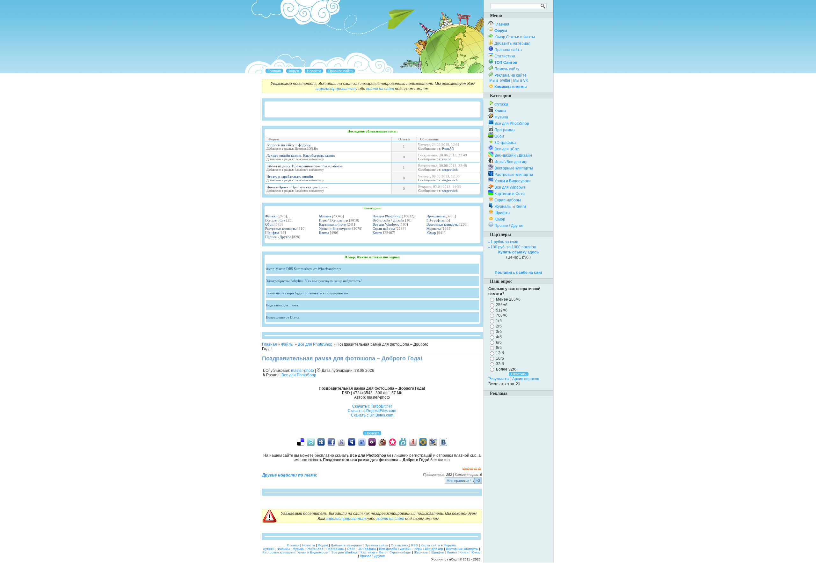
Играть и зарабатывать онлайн (289, 176)
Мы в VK (520, 80)
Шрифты (272, 233)
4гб (499, 337)
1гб (499, 321)
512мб (501, 310)
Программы (435, 216)
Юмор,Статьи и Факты (514, 37)
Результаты (498, 379)
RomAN (448, 148)
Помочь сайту (506, 69)
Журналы (433, 228)
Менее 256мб (508, 299)
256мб (501, 305)
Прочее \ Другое (278, 237)
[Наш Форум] (294, 71)
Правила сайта (508, 50)
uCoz (453, 559)
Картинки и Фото (332, 224)
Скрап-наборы (384, 228)
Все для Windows (386, 224)
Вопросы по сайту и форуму (288, 145)
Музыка (325, 216)
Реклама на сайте (510, 75)
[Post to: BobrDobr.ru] (382, 441)
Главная (269, 344)
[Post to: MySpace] (351, 441)
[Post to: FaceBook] (331, 441)
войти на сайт (380, 88)
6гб (499, 342)
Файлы (287, 344)
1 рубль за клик (504, 242)
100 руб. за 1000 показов (513, 247)
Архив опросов (525, 379)
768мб (501, 315)
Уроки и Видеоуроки (335, 228)
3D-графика (435, 220)
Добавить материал (512, 43)
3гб (499, 331)
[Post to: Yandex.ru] (413, 441)
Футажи (271, 216)
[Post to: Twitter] (311, 441)
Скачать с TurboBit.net (372, 406)
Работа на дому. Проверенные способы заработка (304, 166)
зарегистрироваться (335, 88)
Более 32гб (506, 369)
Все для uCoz (275, 220)
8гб (499, 347)
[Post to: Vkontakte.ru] (443, 441)
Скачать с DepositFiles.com (372, 411)
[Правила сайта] (340, 71)
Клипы (324, 233)
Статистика (504, 56)
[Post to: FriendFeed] (362, 441)
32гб (500, 364)
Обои (269, 224)
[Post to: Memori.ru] (392, 441)
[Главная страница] (274, 71)
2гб (499, 326)
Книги (377, 233)
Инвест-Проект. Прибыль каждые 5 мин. (297, 187)
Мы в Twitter (499, 80)
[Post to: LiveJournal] (433, 441)
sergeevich (450, 169)
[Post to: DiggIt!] (321, 441)
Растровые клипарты (280, 228)
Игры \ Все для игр (333, 220)
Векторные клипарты (442, 224)
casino (446, 159)
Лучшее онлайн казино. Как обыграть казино (300, 155)
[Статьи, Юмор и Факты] (314, 71)
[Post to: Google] (341, 441)
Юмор (431, 233)
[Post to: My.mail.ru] (423, 441)
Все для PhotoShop (387, 216)
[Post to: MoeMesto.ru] (402, 441)
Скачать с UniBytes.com (372, 415)
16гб (500, 358)
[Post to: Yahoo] (372, 441)
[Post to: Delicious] (300, 441)
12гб (500, 353)
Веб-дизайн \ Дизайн (388, 220)
